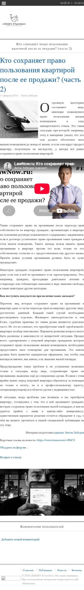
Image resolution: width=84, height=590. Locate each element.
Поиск (79, 3)
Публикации (45, 570)
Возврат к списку (11, 457)
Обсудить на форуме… (14, 447)
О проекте (28, 570)
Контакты (77, 570)
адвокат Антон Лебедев (69, 432)
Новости (62, 570)
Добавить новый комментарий (20, 539)
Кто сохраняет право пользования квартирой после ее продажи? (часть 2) (40, 74)
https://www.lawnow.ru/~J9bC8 (56, 440)
